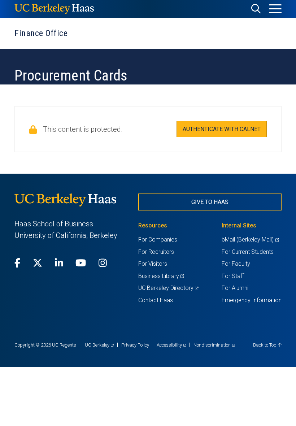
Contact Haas (155, 300)
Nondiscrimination (214, 345)
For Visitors (152, 263)
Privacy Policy (135, 345)
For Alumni (235, 287)
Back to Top (265, 345)
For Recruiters (156, 251)
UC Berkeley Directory (168, 287)
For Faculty (236, 263)
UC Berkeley (99, 345)
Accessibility (171, 345)
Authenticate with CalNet (222, 129)
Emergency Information (252, 300)
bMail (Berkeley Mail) (250, 239)
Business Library (161, 276)
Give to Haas (209, 202)
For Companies (157, 239)
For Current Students (248, 251)
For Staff (233, 276)
